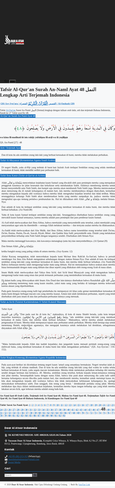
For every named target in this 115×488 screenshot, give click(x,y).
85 (30, 415)
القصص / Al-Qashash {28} (62, 103)
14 (74, 405)
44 (85, 409)
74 (100, 413)
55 (18, 413)
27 (14, 409)
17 (87, 405)
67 (70, 413)
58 (31, 413)
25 (5, 409)
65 (61, 413)
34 (43, 409)
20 (100, 405)
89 (47, 415)
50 (112, 409)
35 (47, 409)
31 (30, 409)
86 (35, 415)
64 (57, 413)
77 (112, 413)
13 (70, 405)
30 (26, 409)
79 (5, 415)
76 (108, 413)
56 (22, 413)
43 (81, 409)
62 (48, 413)
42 (77, 409)
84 (26, 415)
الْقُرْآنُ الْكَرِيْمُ (38, 103)
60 (39, 413)
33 (39, 409)
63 (52, 413)
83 (22, 415)
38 (60, 409)
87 (39, 415)
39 (64, 409)
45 (89, 409)
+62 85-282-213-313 (17, 456)
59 (35, 413)
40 (68, 409)
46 (94, 409)
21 (104, 405)
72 (91, 413)
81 (14, 415)
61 (44, 413)
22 (108, 405)
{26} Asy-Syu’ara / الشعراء (13, 103)
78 (1, 415)
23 (112, 405)
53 (10, 413)
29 (22, 409)
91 (56, 415)
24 (1, 409)
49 (108, 409)
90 (51, 415)
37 (56, 409)
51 (1, 413)
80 (9, 415)
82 (18, 415)
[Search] (35, 475)
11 (62, 405)
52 (5, 413)
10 (57, 405)
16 (83, 405)
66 (65, 413)
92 (60, 415)
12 (66, 405)
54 (14, 413)
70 (82, 413)
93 (64, 415)
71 (87, 413)
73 (95, 413)
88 (43, 415)
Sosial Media (13, 462)
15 (78, 405)
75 (104, 413)
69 (78, 413)
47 (98, 409)
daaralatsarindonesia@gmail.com (23, 459)
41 (72, 409)
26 (9, 409)
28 (18, 409)
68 (74, 413)
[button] (6, 81)
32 (35, 409)
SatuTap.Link (84, 484)
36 (51, 409)
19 (95, 405)
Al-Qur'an (11, 110)
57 (27, 413)
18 (91, 405)
